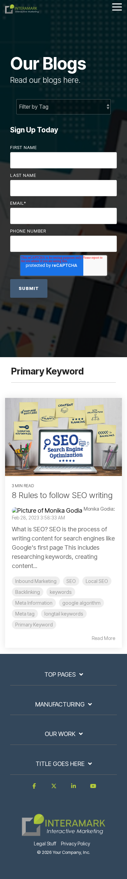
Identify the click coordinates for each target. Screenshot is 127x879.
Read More (103, 638)
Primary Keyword (34, 624)
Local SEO (97, 581)
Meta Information (33, 603)
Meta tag (25, 614)
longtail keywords (63, 614)
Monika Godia (98, 509)
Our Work (60, 733)
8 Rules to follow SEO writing (62, 495)
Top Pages (60, 674)
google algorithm (81, 603)
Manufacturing (60, 704)
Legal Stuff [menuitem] (45, 843)
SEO (71, 581)
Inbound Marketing (36, 581)
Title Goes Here (60, 763)
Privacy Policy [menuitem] (75, 843)
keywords (61, 592)
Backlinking (27, 592)
